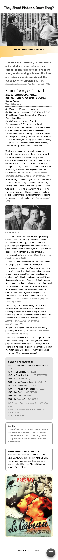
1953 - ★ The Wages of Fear (27, 381)
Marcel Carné (26, 429)
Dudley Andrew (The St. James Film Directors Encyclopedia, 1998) (26, 320)
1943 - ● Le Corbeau (23, 371)
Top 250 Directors (13, 104)
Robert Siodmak (38, 438)
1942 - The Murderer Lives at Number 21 (28, 367)
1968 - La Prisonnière (23, 398)
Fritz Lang (35, 435)
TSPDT (13, 409)
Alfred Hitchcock (22, 435)
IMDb (10, 415)
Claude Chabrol (41, 429)
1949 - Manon (19, 378)
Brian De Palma (15, 432)
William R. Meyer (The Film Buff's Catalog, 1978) (27, 332)
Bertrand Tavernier (32, 461)
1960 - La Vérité (20, 395)
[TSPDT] (29, 6)
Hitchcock (28, 69)
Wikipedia (19, 415)
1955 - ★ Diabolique (22, 385)
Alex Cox (25, 455)
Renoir (41, 248)
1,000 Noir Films (26, 409)
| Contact (36, 550)
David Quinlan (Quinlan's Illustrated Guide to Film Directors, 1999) (27, 174)
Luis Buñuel (13, 429)
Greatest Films (18, 403)
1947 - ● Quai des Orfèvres (27, 375)
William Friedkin (30, 432)
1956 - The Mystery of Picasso (27, 388)
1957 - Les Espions (22, 392)
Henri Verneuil (14, 441)
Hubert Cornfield (22, 464)
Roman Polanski (22, 438)
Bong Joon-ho (14, 455)
